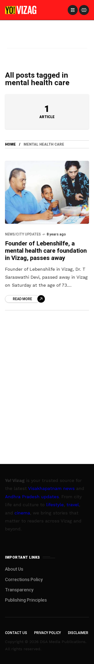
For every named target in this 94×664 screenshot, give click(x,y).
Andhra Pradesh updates (32, 496)
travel (72, 504)
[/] (73, 10)
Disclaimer (78, 633)
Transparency (19, 590)
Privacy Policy (47, 633)
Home (10, 144)
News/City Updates (23, 234)
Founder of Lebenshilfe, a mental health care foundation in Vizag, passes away (46, 251)
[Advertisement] (47, 40)
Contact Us (16, 633)
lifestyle (55, 504)
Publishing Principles (26, 600)
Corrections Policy (24, 579)
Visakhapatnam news (51, 488)
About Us (14, 569)
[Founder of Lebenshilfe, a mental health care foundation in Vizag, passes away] (47, 192)
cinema (22, 512)
